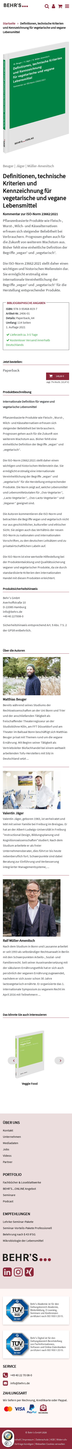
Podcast (8, 1201)
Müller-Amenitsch (40, 166)
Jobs (6, 1149)
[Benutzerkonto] (53, 6)
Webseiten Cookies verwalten (50, 1444)
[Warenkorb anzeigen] (60, 6)
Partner (7, 1162)
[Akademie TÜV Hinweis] (36, 1343)
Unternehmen (12, 1137)
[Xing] (29, 1272)
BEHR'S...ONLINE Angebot (19, 1188)
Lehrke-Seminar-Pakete (18, 1222)
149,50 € (60, 376)
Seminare (9, 1195)
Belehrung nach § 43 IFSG (19, 1234)
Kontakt (8, 1130)
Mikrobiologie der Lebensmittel (23, 1240)
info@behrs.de (12, 611)
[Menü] (67, 6)
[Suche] (47, 6)
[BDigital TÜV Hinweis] (36, 1310)
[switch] (8, 1443)
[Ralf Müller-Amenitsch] (31, 907)
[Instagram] (18, 1272)
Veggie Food (30, 1083)
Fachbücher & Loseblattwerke (22, 1182)
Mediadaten (10, 1143)
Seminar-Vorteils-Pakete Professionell (27, 1228)
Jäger (20, 166)
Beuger (8, 166)
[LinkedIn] (7, 1272)
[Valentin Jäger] (31, 789)
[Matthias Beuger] (31, 676)
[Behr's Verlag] (16, 5)
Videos (7, 1155)
